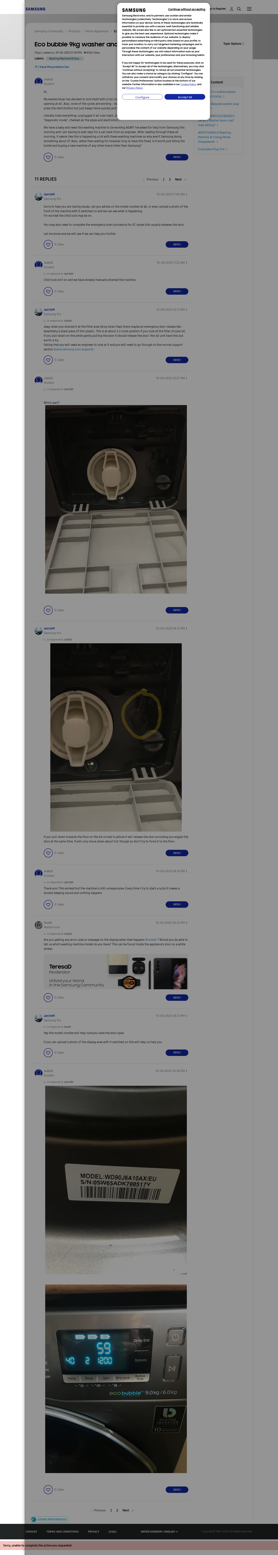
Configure (142, 97)
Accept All (185, 97)
